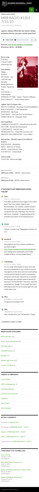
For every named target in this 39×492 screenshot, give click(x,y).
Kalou (3, 436)
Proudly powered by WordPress (10, 489)
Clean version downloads (9, 341)
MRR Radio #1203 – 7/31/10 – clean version (15, 172)
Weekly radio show (8, 14)
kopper (3, 432)
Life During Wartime (7, 389)
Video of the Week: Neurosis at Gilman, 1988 (15, 470)
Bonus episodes (6, 336)
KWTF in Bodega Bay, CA (9, 384)
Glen (5, 297)
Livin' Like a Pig (6, 346)
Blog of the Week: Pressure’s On (11, 462)
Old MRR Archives (7, 351)
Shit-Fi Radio (5, 403)
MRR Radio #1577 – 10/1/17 (20, 427)
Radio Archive (14, 422)
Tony (6, 197)
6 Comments (17, 25)
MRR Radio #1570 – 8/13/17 (17, 432)
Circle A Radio (5, 379)
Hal (11, 25)
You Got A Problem (7, 365)
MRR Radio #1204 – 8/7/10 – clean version (15, 179)
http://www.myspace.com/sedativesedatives (20, 249)
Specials (3, 355)
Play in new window (15, 44)
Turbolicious (8, 262)
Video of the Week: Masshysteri (11, 477)
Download (28, 44)
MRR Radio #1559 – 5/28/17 (16, 436)
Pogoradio (4, 398)
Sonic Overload (6, 408)
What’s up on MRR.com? (15, 451)
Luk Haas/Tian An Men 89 (9, 394)
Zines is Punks (5, 455)
